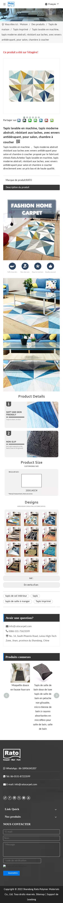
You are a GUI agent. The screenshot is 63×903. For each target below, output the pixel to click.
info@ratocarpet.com (20, 626)
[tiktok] (5, 798)
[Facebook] (9, 798)
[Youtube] (28, 798)
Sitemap (40, 894)
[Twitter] (19, 798)
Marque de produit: (16, 180)
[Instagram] (24, 798)
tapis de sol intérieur (16, 596)
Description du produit (17, 187)
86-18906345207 (27, 768)
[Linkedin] (14, 798)
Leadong (31, 899)
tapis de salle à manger (17, 601)
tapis (35, 596)
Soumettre (13, 873)
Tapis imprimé (43, 601)
